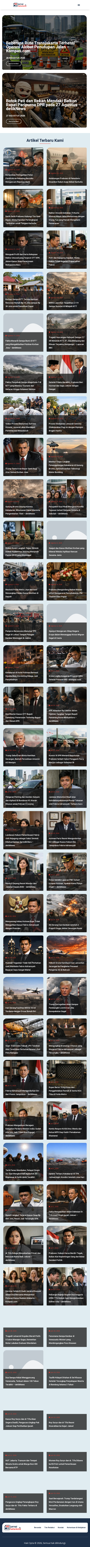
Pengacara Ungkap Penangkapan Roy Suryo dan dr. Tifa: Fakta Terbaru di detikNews (22, 1505)
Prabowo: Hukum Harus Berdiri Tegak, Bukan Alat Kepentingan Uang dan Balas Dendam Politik (66, 1256)
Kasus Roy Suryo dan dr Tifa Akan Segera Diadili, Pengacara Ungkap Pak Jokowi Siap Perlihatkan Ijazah (22, 1422)
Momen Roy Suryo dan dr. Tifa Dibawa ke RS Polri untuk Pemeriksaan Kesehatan (66, 1464)
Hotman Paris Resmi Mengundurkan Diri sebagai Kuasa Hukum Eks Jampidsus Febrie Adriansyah (65, 842)
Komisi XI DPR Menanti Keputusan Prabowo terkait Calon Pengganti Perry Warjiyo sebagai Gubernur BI (66, 759)
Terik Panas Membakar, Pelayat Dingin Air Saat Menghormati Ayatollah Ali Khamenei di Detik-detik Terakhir (22, 1173)
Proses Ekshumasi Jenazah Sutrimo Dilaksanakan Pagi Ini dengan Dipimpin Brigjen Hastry (66, 427)
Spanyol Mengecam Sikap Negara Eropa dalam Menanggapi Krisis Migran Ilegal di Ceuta (66, 634)
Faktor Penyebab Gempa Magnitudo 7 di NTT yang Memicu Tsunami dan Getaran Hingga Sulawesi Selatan (23, 385)
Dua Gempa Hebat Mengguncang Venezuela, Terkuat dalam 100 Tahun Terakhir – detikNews (22, 1381)
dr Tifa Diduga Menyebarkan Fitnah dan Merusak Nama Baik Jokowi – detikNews (23, 1256)
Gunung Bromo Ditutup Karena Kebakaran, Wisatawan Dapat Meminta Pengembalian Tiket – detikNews (22, 510)
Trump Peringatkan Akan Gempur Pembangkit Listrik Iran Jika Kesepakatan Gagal (63, 1007)
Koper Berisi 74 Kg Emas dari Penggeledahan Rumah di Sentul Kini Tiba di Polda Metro (65, 1090)
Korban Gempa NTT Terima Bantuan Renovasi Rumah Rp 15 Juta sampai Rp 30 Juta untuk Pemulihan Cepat (22, 302)
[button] (79, 5)
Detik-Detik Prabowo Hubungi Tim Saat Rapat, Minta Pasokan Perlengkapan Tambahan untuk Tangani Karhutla (22, 219)
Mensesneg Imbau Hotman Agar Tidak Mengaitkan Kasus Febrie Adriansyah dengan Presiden (22, 925)
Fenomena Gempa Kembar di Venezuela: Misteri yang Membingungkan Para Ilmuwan (62, 1339)
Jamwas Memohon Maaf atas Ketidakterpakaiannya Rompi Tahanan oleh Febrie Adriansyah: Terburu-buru (66, 800)
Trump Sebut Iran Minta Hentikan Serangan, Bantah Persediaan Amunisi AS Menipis (22, 759)
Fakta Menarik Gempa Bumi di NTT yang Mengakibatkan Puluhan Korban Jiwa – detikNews (22, 344)
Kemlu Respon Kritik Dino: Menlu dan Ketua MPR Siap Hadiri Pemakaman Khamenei (65, 1132)
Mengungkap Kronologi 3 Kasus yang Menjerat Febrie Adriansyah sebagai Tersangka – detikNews (65, 1049)
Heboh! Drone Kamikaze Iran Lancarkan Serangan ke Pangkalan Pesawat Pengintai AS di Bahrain (66, 966)
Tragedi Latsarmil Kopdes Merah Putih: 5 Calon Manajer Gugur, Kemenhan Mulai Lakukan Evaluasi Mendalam (23, 1339)
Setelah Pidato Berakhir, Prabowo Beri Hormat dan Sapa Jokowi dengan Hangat (66, 385)
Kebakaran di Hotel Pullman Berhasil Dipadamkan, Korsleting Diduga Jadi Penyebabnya (21, 676)
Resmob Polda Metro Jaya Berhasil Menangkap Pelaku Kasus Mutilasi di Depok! (21, 593)
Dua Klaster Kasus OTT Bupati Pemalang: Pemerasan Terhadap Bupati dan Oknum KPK (23, 717)
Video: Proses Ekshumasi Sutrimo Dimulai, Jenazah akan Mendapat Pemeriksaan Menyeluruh (20, 427)
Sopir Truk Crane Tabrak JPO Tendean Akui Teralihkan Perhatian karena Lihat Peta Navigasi (22, 1049)
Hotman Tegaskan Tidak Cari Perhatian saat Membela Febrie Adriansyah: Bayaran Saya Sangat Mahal (23, 966)
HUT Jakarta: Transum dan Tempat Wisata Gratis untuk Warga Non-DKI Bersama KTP (21, 1464)
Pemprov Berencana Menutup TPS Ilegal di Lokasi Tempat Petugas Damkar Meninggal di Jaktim (20, 634)
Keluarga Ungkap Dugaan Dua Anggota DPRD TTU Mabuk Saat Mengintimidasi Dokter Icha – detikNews (66, 1298)
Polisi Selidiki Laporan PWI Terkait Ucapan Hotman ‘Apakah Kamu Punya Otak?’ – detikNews (65, 883)
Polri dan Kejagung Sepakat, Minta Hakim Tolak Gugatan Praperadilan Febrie (64, 261)
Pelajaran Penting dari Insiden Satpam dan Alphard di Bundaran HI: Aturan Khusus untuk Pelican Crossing (22, 800)
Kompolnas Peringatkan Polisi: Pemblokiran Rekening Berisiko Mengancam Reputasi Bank (19, 178)
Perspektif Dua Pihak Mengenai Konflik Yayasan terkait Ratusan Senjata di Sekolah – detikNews (66, 510)
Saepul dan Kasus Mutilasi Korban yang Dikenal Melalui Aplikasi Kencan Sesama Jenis (66, 551)
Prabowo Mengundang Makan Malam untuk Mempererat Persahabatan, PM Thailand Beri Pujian (65, 593)
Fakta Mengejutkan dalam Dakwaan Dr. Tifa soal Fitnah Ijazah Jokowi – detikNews (66, 1215)
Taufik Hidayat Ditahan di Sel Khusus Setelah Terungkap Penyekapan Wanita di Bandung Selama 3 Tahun (66, 1381)
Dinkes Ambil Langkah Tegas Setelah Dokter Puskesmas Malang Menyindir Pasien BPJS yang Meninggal (22, 551)
